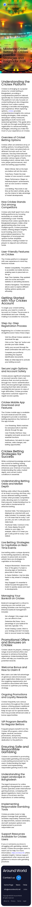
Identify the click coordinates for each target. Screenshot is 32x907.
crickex (11, 111)
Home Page (8, 885)
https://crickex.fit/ (18, 853)
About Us (6, 901)
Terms (19, 901)
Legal (24, 901)
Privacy (13, 901)
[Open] (27, 4)
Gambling (7, 44)
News (18, 885)
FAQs (25, 885)
